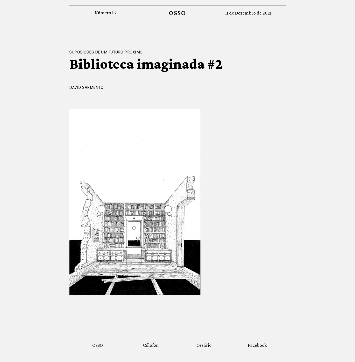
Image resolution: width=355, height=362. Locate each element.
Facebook (257, 345)
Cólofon (151, 345)
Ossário (204, 345)
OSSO (177, 12)
